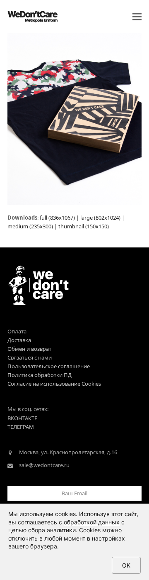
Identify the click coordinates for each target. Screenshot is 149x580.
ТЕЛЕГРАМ (20, 427)
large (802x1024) (100, 217)
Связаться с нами (29, 357)
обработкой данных (92, 522)
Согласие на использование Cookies (54, 383)
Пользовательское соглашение (48, 366)
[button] (137, 16)
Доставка (19, 340)
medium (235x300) (30, 226)
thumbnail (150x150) (83, 226)
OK (126, 565)
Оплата (16, 331)
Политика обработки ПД (39, 375)
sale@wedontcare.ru (44, 465)
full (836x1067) (57, 217)
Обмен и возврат (29, 348)
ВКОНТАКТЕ (22, 418)
